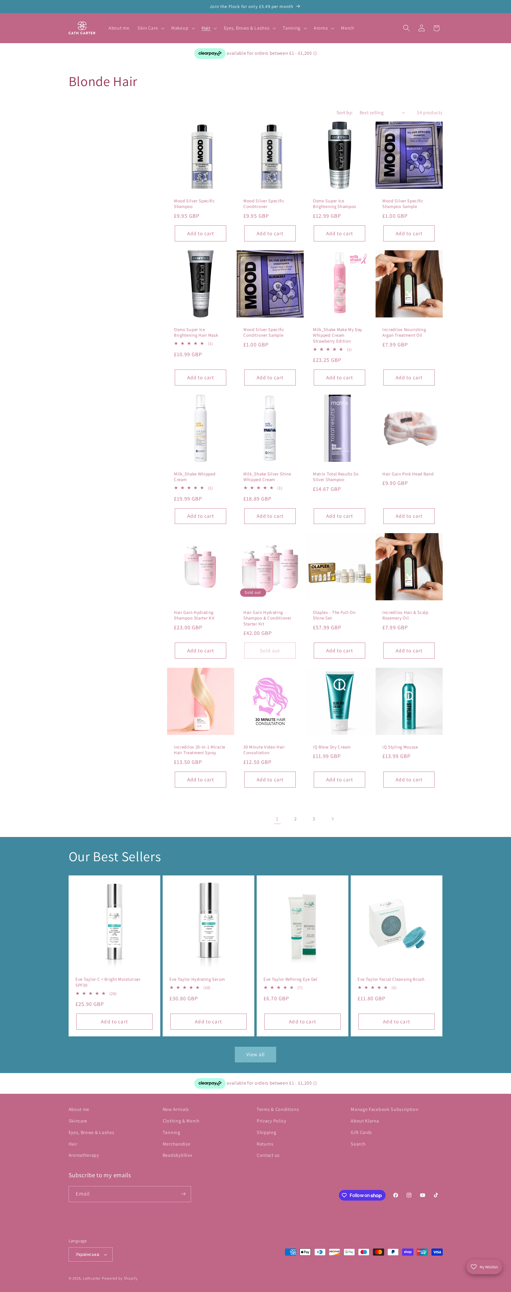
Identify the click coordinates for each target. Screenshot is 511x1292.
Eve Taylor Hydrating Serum (197, 979)
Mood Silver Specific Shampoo (194, 203)
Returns (265, 1144)
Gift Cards (361, 1132)
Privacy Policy (271, 1121)
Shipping (266, 1132)
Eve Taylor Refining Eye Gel (290, 979)
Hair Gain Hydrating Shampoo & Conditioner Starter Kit (267, 618)
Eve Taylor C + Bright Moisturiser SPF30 (108, 982)
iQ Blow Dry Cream (332, 747)
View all (255, 1054)
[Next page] (332, 818)
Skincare (78, 1121)
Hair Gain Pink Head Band (408, 474)
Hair (73, 1144)
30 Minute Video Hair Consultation (264, 749)
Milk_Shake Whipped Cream (194, 476)
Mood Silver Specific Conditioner (263, 203)
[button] (150, 28)
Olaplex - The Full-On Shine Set (334, 615)
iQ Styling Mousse (400, 747)
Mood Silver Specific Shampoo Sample (402, 203)
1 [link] (277, 818)
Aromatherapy (84, 1155)
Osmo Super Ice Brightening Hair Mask (196, 332)
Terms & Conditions (278, 1109)
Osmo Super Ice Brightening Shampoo (334, 203)
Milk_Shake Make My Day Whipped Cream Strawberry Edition (337, 335)
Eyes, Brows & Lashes (91, 1132)
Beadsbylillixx (178, 1155)
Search (358, 1144)
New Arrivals (176, 1109)
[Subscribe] (183, 1194)
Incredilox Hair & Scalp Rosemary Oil (405, 615)
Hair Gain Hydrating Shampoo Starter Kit (194, 615)
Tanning (171, 1132)
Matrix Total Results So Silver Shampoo (336, 476)
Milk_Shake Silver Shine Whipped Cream (267, 476)
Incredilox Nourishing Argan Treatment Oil (404, 332)
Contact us (268, 1155)
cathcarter (92, 1278)
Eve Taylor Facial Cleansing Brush (391, 979)
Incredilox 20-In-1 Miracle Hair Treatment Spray (199, 749)
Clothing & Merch (181, 1121)
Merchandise (176, 1144)
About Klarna (365, 1121)
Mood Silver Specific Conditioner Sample (263, 332)
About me (79, 1109)
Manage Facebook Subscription (384, 1109)
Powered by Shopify (120, 1278)
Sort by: (345, 112)
